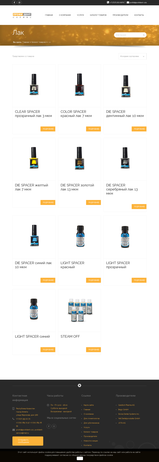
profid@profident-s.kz (25, 430)
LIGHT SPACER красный (72, 265)
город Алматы (22, 412)
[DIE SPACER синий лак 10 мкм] (34, 237)
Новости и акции (91, 441)
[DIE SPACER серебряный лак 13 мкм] (125, 159)
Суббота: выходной (59, 408)
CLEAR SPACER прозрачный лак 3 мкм (33, 114)
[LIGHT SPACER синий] (34, 310)
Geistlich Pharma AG (126, 405)
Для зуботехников (91, 423)
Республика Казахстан (25, 409)
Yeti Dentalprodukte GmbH (129, 418)
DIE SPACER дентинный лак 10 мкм (125, 114)
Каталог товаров (39, 42)
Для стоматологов (91, 418)
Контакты (88, 445)
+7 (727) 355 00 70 (23, 419)
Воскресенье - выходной (61, 412)
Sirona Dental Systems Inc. (128, 414)
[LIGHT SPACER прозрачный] (125, 237)
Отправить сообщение (23, 441)
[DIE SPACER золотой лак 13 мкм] (79, 159)
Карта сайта (89, 405)
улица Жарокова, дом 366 (27, 415)
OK (80, 458)
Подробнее (48, 129)
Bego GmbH (123, 410)
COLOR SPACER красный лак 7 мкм (76, 114)
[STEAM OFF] (79, 310)
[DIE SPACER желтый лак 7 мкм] (34, 159)
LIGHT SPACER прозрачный (118, 265)
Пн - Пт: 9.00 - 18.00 (59, 405)
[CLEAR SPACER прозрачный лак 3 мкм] (34, 85)
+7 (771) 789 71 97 (22, 423)
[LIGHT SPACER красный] (79, 237)
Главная (26, 42)
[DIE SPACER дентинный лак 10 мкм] (125, 85)
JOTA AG (122, 423)
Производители (90, 436)
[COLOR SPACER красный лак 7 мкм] (79, 85)
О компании (89, 414)
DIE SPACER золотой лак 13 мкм (77, 187)
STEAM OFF (70, 336)
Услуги (87, 427)
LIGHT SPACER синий (32, 336)
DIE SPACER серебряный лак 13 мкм (122, 189)
